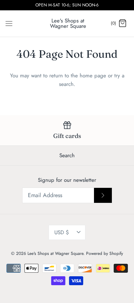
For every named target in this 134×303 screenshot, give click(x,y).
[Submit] (103, 195)
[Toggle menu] (9, 23)
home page (93, 75)
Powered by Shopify (104, 253)
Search (67, 155)
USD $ (61, 232)
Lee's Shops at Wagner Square (55, 253)
